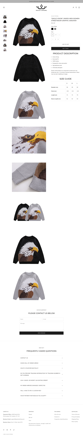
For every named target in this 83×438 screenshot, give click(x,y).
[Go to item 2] (5, 22)
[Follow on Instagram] (7, 430)
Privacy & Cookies (76, 417)
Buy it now (66, 48)
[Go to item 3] (5, 26)
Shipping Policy (75, 419)
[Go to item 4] (5, 31)
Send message (41, 333)
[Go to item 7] (5, 45)
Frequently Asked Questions (61, 419)
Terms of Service (75, 414)
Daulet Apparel (54, 16)
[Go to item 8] (5, 50)
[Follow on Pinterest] (10, 430)
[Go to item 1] (5, 17)
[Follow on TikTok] (14, 430)
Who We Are (57, 414)
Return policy (75, 421)
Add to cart (65, 44)
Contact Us (56, 417)
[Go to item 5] (5, 36)
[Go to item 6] (5, 40)
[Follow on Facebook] (3, 430)
